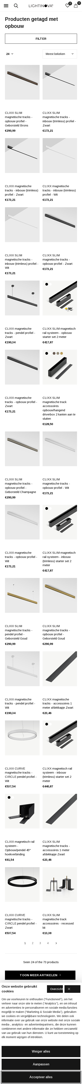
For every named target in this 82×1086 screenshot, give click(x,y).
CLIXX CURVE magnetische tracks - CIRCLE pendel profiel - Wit (21, 775)
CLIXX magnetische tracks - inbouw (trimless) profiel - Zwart (21, 190)
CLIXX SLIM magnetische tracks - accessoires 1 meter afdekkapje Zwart (56, 848)
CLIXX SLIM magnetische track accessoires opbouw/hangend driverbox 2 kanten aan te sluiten (59, 408)
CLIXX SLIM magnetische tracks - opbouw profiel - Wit (56, 483)
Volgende (56, 943)
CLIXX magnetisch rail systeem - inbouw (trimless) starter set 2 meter (57, 775)
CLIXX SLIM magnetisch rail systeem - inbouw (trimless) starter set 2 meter (59, 559)
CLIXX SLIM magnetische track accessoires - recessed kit (58, 921)
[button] (6, 6)
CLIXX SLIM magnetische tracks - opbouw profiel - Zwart (57, 259)
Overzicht (56, 989)
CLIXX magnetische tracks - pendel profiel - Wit (20, 703)
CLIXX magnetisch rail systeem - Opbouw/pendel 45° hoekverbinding (19, 848)
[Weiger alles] (72, 989)
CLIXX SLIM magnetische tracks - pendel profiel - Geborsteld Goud (18, 632)
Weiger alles (41, 1051)
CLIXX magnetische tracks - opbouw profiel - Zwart (21, 402)
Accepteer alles (41, 1077)
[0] (76, 5)
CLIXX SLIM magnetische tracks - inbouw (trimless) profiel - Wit (21, 261)
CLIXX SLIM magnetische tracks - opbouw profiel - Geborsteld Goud (56, 632)
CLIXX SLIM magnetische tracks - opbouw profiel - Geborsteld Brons (18, 119)
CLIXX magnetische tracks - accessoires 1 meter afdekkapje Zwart (58, 703)
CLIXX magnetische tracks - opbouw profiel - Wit (21, 557)
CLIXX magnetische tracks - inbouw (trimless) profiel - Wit (59, 190)
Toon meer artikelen (39, 975)
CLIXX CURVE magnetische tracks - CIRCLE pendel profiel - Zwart (21, 921)
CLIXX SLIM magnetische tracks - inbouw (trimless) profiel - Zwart (59, 119)
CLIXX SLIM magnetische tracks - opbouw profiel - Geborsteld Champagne (20, 485)
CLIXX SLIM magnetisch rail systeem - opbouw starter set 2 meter (59, 333)
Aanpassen (41, 1064)
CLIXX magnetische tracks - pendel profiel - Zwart (20, 333)
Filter (41, 38)
